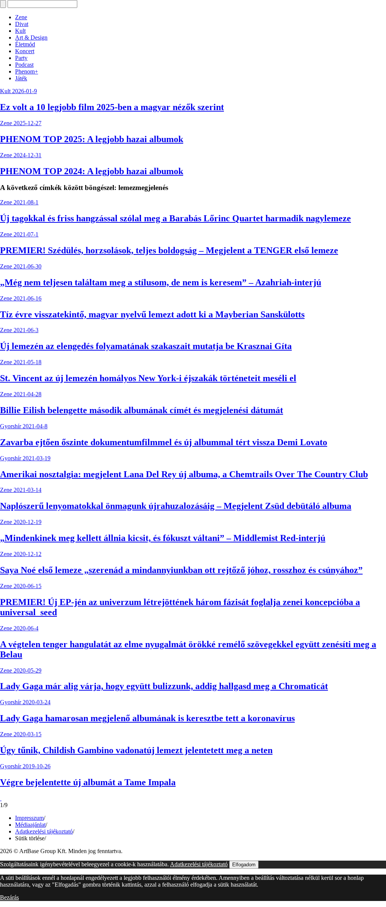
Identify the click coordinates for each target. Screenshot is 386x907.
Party (21, 58)
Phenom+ (26, 71)
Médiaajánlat (30, 824)
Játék (21, 78)
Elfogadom (244, 864)
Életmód (25, 44)
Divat (21, 24)
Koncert (24, 51)
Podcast (24, 64)
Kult (20, 31)
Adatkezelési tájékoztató (44, 831)
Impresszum (29, 818)
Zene (21, 17)
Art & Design (31, 37)
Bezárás (9, 897)
